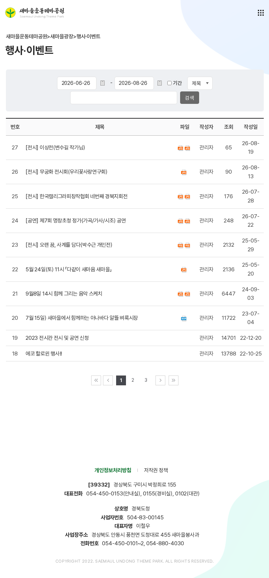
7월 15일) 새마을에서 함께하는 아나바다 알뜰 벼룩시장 (82, 318)
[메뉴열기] (261, 13)
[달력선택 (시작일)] (107, 83)
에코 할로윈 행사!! (44, 353)
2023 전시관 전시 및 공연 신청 (57, 338)
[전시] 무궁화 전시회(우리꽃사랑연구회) (66, 171)
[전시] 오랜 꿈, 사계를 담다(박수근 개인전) (69, 244)
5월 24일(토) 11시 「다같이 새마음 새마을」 (69, 269)
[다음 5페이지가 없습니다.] (160, 380)
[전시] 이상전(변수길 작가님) (55, 147)
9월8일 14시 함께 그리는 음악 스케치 (64, 293)
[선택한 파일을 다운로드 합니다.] (181, 147)
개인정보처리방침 (112, 470)
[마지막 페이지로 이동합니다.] (173, 380)
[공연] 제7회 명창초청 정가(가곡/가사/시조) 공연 (76, 220)
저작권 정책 (156, 470)
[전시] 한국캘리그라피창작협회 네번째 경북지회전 (76, 196)
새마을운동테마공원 (34, 13)
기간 (177, 83)
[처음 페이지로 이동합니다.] (96, 380)
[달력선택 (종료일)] (165, 83)
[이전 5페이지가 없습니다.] (108, 380)
